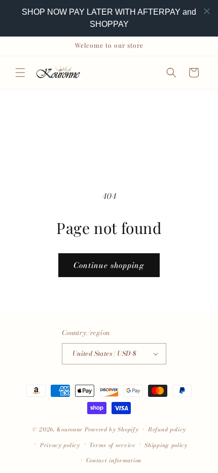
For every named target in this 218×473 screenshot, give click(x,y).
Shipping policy (166, 445)
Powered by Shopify (112, 429)
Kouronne (70, 429)
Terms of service (112, 445)
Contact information (113, 460)
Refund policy (167, 429)
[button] (20, 72)
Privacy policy (60, 445)
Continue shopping (109, 265)
